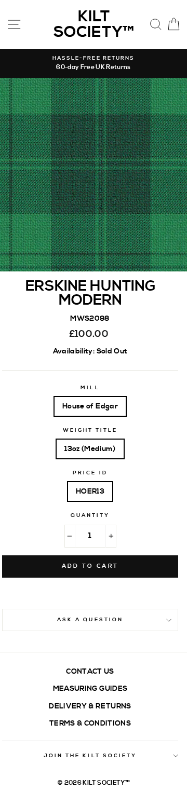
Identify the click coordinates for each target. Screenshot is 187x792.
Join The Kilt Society (90, 756)
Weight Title (90, 430)
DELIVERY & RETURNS (90, 706)
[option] (93, 63)
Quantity (90, 515)
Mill (90, 388)
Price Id (90, 473)
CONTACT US (90, 671)
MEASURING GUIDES (90, 688)
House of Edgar (90, 406)
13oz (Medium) (89, 448)
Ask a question (90, 620)
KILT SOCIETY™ (94, 24)
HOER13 (90, 491)
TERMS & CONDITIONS (90, 723)
